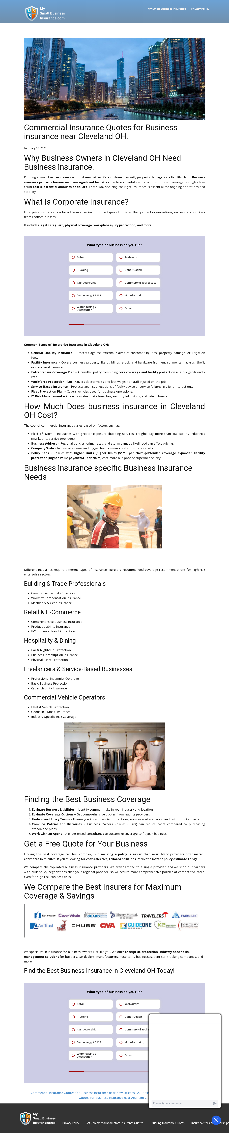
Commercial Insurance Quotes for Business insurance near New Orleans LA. (85, 1093)
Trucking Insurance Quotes (167, 1123)
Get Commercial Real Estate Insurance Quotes (114, 1123)
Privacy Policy (200, 9)
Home (26, 1123)
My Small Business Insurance (167, 9)
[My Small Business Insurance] (45, 13)
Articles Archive (46, 1123)
